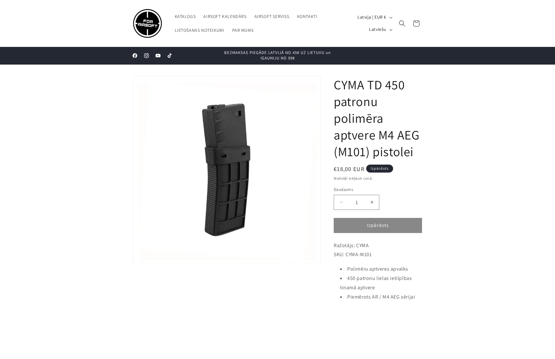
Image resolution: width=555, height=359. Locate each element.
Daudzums (343, 189)
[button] (402, 23)
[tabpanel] (378, 271)
